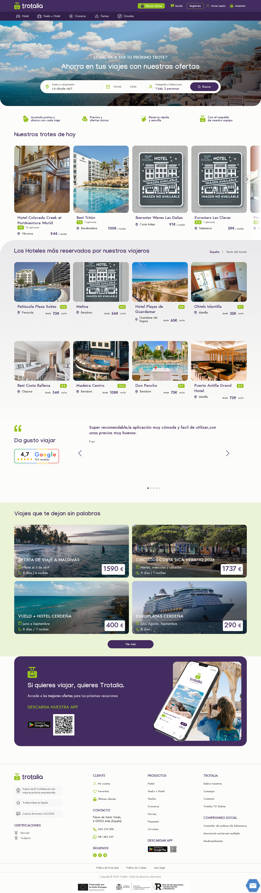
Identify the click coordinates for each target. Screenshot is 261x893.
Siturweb (24, 833)
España (214, 252)
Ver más (131, 644)
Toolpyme (25, 838)
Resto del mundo (236, 252)
